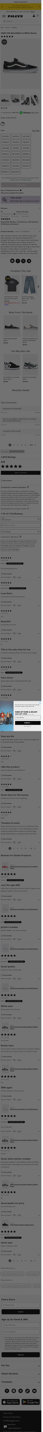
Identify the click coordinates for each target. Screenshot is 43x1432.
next (38, 286)
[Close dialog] (40, 703)
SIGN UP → (27, 723)
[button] (39, 327)
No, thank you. (27, 726)
